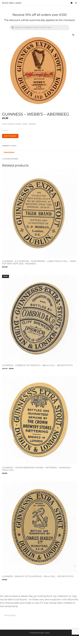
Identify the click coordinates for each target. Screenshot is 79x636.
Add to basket (10, 136)
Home (4, 124)
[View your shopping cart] (71, 3)
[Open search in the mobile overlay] (66, 3)
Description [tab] (9, 152)
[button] (73, 35)
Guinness (10, 124)
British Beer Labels (11, 3)
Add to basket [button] (8, 271)
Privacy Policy (10, 615)
